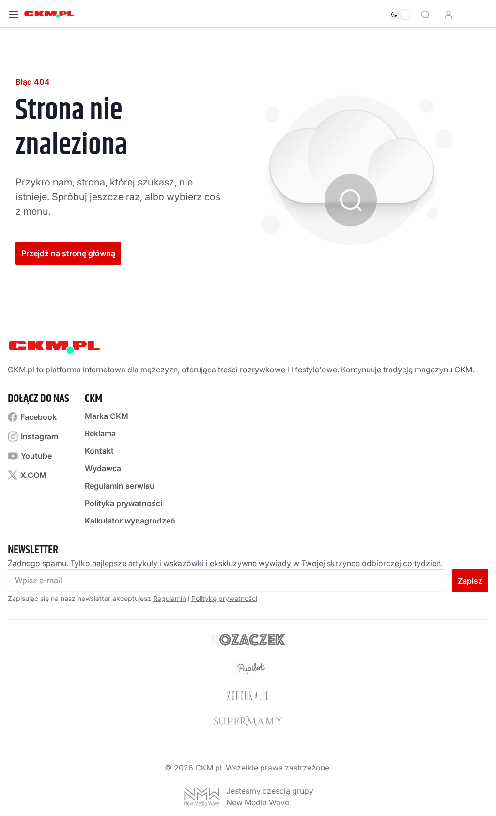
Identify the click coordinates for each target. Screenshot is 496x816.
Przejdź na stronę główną (68, 253)
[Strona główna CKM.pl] (49, 14)
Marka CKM (106, 416)
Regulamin (169, 598)
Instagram (39, 436)
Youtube (36, 456)
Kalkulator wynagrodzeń (130, 520)
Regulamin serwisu (120, 486)
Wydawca (103, 468)
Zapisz (470, 580)
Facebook (38, 417)
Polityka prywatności (123, 503)
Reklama (100, 433)
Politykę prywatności (224, 598)
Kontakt (99, 451)
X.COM (33, 475)
